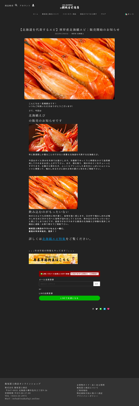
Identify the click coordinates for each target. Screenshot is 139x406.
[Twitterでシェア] (97, 309)
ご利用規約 (82, 390)
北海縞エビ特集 (54, 239)
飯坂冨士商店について (87, 387)
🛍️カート (129, 14)
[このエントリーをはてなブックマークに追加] (104, 309)
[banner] (69, 6)
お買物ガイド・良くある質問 (91, 385)
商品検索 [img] (9, 5)
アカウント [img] (25, 5)
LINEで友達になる (69, 298)
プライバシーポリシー (87, 395)
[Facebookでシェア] (93, 309)
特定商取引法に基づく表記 (90, 393)
